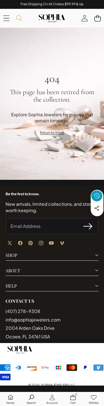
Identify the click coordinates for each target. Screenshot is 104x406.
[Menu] (6, 18)
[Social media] (96, 208)
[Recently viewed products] (96, 195)
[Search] (19, 18)
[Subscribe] (88, 226)
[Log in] (84, 18)
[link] (52, 133)
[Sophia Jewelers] (52, 18)
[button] (97, 18)
